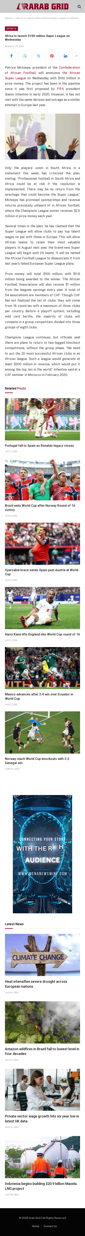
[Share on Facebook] (11, 56)
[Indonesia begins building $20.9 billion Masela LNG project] (42, 1157)
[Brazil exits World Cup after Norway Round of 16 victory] (42, 479)
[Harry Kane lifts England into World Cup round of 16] (42, 608)
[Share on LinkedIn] (65, 56)
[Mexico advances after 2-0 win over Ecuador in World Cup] (42, 668)
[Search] (79, 6)
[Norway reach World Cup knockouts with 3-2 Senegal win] (42, 732)
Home (8, 18)
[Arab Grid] (42, 6)
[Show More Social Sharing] (76, 56)
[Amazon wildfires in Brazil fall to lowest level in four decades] (42, 1022)
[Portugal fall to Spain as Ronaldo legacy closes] (42, 419)
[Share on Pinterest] (51, 56)
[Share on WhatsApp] (24, 56)
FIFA (60, 89)
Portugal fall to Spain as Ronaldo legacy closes (39, 446)
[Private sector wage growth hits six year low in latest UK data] (42, 1090)
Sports (11, 28)
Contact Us (50, 1226)
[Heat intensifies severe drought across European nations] (42, 955)
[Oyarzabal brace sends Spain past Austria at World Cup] (42, 544)
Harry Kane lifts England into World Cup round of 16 (42, 634)
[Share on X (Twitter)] (38, 56)
